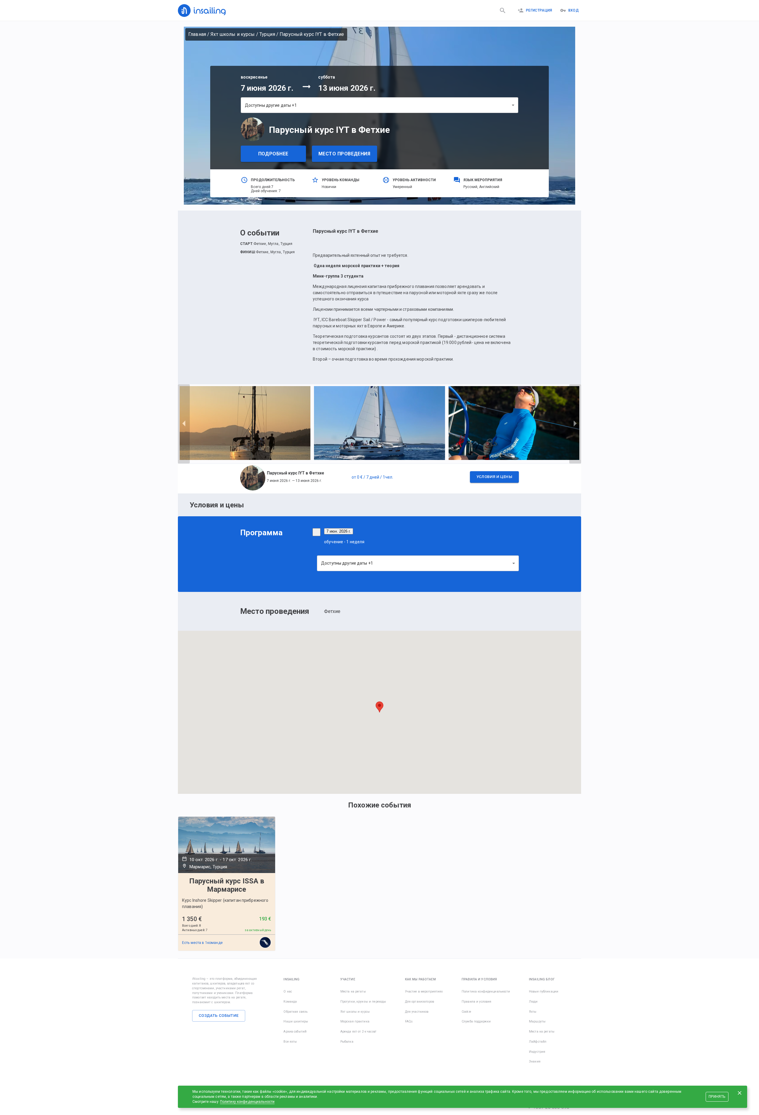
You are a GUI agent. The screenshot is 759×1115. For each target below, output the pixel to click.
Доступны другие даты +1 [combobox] (271, 105)
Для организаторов (419, 1002)
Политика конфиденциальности (486, 991)
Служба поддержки (476, 1021)
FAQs (409, 1021)
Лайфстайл (537, 1042)
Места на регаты (353, 991)
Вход (573, 10)
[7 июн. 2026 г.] (316, 532)
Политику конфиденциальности (247, 1102)
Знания (534, 1061)
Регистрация (539, 10)
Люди (533, 1002)
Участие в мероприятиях (424, 991)
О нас (287, 991)
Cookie (466, 1012)
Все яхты (290, 1042)
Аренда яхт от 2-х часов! (358, 1031)
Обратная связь (295, 1012)
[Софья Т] (265, 943)
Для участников (417, 1012)
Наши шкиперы (295, 1021)
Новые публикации (543, 991)
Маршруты (537, 1021)
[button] (379, 478)
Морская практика (354, 1021)
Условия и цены (494, 476)
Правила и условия (476, 1002)
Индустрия (537, 1052)
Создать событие (219, 1015)
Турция (267, 34)
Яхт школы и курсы (233, 34)
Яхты (533, 1012)
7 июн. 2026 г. (338, 531)
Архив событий (295, 1031)
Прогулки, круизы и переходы (363, 1002)
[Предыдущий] (184, 423)
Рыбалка (346, 1042)
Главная (197, 34)
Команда (290, 1002)
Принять (717, 1097)
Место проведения (344, 154)
